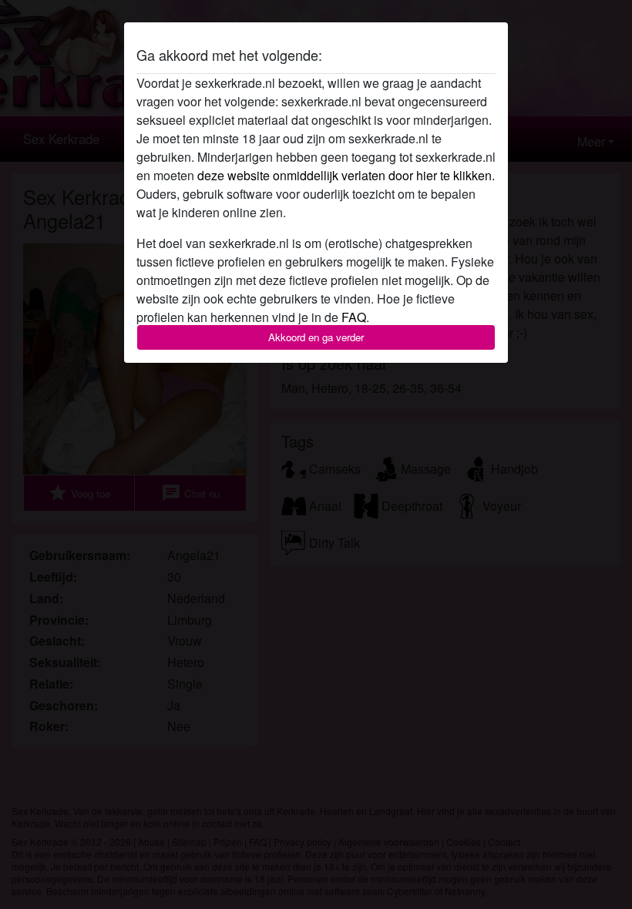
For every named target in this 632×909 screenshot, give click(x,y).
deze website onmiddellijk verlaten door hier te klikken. (346, 175)
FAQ (353, 317)
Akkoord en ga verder (316, 337)
